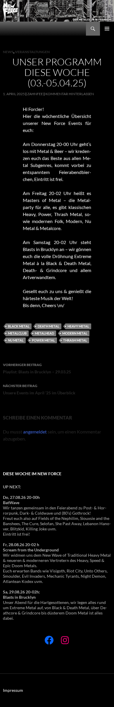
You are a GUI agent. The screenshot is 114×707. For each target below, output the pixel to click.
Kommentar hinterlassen (69, 94)
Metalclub (17, 333)
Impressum (13, 690)
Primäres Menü (107, 29)
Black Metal (19, 326)
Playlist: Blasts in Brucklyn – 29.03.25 (37, 368)
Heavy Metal (78, 326)
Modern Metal (74, 333)
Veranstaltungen (32, 52)
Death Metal (48, 326)
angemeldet (35, 431)
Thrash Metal (75, 340)
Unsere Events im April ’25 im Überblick (39, 389)
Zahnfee (35, 94)
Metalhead (44, 333)
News (8, 52)
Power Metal (43, 340)
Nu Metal (16, 340)
